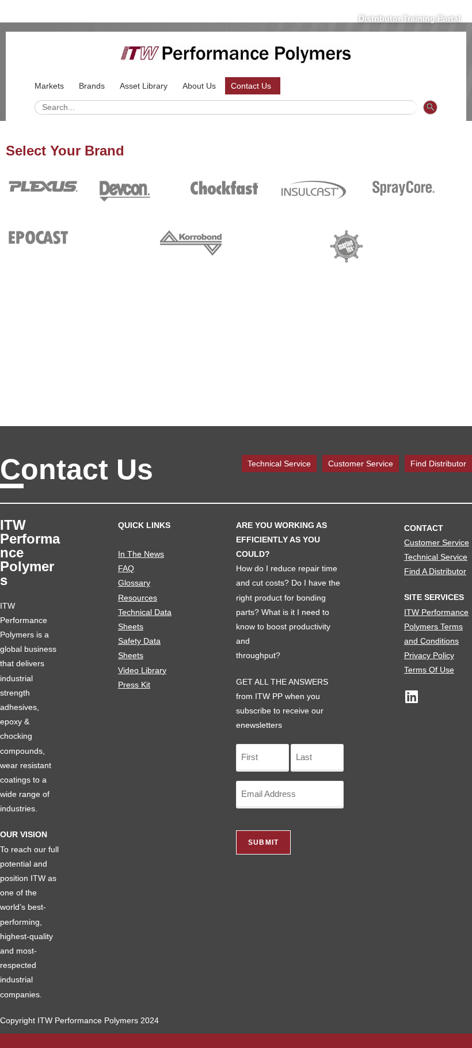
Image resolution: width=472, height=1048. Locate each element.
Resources (137, 597)
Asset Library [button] (144, 85)
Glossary (134, 582)
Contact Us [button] (251, 85)
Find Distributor (438, 463)
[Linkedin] (411, 696)
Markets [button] (49, 85)
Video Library (142, 670)
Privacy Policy (429, 655)
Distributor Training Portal (409, 18)
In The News (141, 554)
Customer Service (360, 463)
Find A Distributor (435, 571)
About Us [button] (199, 85)
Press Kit (134, 684)
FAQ (126, 568)
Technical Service (279, 463)
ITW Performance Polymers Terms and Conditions (436, 626)
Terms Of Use (429, 669)
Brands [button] (92, 85)
